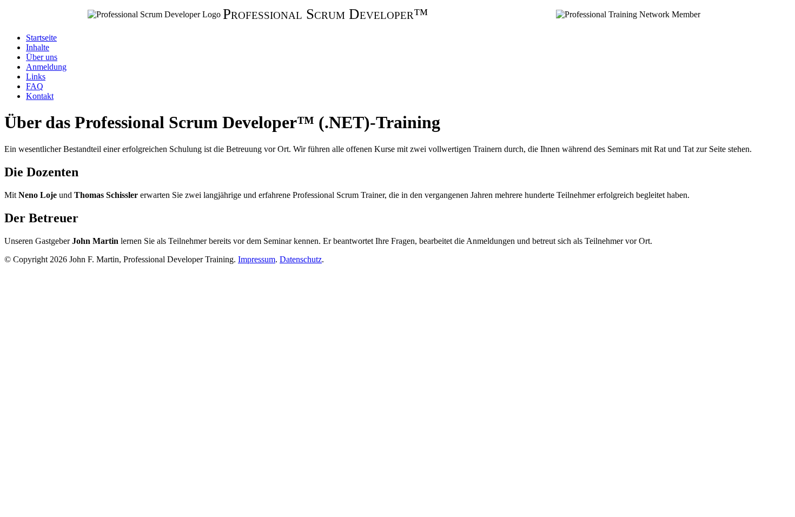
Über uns (41, 57)
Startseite (41, 37)
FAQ (34, 86)
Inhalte (37, 47)
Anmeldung (46, 66)
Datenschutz (301, 259)
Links (35, 76)
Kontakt (40, 96)
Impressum (256, 259)
